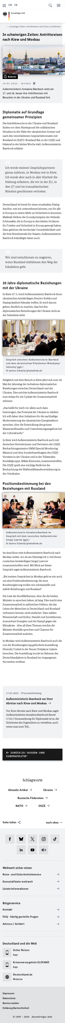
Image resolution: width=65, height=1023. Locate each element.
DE (4, 5)
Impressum (8, 993)
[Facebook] (11, 839)
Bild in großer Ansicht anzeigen (33, 337)
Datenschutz (9, 998)
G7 (13, 187)
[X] (33, 839)
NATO (20, 140)
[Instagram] (44, 839)
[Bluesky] (22, 839)
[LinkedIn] (22, 849)
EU (51, 182)
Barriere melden (11, 1003)
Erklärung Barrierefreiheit (16, 1008)
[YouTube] (33, 849)
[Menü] (58, 5)
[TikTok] (56, 839)
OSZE (51, 140)
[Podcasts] (44, 849)
